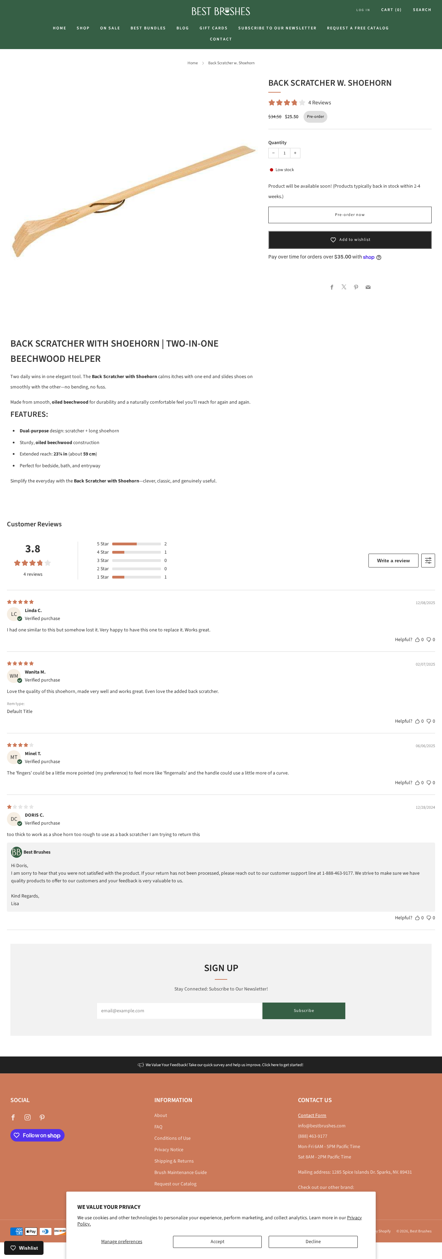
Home (59, 28)
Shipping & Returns (174, 1161)
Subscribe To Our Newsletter (277, 28)
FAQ (158, 1127)
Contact (221, 39)
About (160, 1115)
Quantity (277, 142)
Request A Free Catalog (358, 28)
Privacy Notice (168, 1149)
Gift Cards (214, 28)
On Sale (110, 28)
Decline (313, 1241)
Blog (182, 28)
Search (422, 10)
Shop (83, 28)
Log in (363, 10)
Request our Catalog (175, 1184)
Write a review (393, 560)
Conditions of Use (172, 1138)
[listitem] (221, 1064)
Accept (217, 1241)
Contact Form (312, 1115)
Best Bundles (148, 28)
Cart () (391, 10)
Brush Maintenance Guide (180, 1172)
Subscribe (304, 1011)
